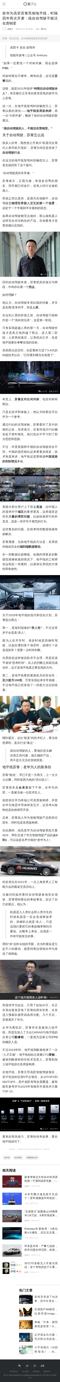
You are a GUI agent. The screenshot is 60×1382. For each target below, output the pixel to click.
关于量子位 (14, 1371)
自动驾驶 (18, 1158)
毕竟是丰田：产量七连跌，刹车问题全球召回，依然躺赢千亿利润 (40, 1250)
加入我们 (25, 1371)
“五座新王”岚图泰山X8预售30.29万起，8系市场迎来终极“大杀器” (40, 1215)
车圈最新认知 (32, 1158)
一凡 (26, 1203)
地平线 (7, 1158)
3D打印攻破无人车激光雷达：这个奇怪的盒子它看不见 (40, 1267)
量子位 (43, 29)
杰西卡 (10, 29)
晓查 (26, 1272)
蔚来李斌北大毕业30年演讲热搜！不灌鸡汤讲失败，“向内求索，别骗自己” (40, 1181)
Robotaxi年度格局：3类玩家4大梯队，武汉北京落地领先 (40, 1232)
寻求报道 (36, 1371)
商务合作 (47, 1371)
